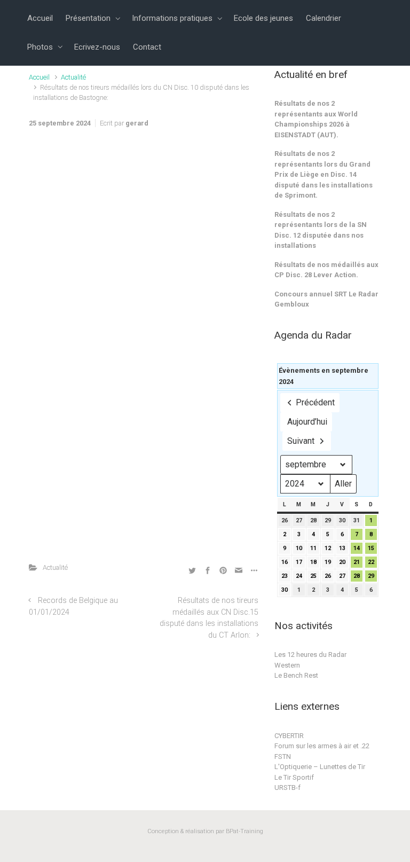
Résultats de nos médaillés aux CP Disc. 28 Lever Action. (326, 270)
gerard (136, 123)
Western (287, 665)
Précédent (315, 402)
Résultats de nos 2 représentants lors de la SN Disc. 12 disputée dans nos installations (320, 230)
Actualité (73, 77)
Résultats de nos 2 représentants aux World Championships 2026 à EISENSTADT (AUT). (316, 119)
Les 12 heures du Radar (310, 655)
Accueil (39, 77)
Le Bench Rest (296, 675)
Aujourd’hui (307, 422)
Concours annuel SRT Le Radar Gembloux (326, 299)
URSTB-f (287, 787)
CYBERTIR (289, 736)
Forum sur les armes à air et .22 (321, 746)
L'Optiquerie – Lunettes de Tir (319, 767)
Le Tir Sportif (294, 777)
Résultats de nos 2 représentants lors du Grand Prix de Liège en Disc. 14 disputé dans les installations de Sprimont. (323, 174)
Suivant (300, 441)
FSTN (282, 757)
